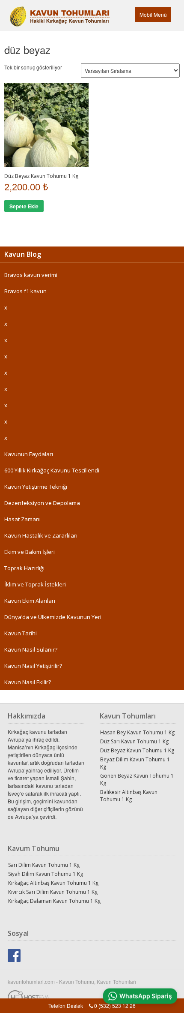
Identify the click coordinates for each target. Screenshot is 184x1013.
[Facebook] (14, 954)
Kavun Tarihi (20, 633)
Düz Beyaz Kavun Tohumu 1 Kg (137, 750)
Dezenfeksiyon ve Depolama (42, 503)
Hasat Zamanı (22, 519)
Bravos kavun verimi (30, 275)
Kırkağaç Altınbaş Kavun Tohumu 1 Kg (53, 883)
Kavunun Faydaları (28, 454)
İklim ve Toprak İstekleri (35, 584)
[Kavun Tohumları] (38, 12)
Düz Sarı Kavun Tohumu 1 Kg (134, 741)
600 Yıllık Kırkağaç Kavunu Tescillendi (51, 470)
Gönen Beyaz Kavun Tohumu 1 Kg (137, 779)
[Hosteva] (92, 995)
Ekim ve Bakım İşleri (29, 552)
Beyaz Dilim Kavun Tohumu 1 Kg (135, 763)
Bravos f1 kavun (25, 291)
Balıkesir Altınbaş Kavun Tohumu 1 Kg (128, 795)
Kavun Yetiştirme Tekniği (35, 486)
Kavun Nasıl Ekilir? (27, 682)
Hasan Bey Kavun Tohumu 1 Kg (137, 732)
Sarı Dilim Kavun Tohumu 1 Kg (44, 865)
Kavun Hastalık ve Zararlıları (40, 535)
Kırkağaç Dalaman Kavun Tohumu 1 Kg (54, 901)
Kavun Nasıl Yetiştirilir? (33, 666)
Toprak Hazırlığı (24, 568)
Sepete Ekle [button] (24, 206)
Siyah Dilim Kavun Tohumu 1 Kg (45, 874)
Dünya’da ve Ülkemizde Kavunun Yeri (52, 617)
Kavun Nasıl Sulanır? (30, 649)
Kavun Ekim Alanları (29, 600)
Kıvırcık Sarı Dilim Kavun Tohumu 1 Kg (53, 892)
